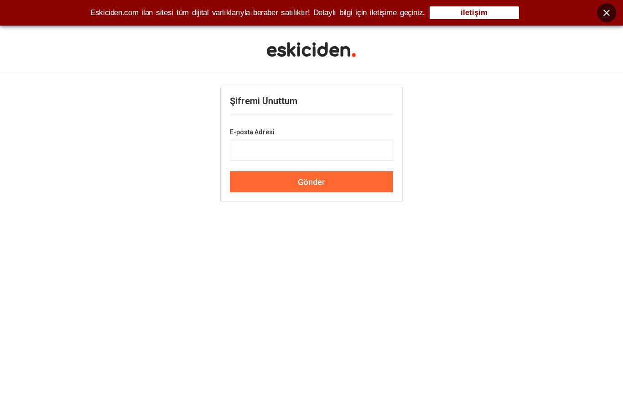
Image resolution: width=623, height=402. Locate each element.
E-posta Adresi (252, 132)
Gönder (311, 182)
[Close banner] (606, 12)
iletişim (474, 12)
